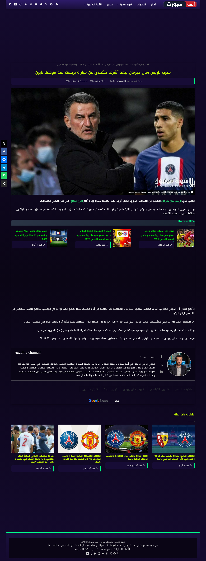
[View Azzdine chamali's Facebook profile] (161, 357)
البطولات (141, 4)
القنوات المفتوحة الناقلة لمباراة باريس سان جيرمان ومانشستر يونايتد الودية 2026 (81, 459)
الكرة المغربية (94, 4)
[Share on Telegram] (4, 167)
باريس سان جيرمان (171, 200)
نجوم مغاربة (126, 4)
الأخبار (154, 4)
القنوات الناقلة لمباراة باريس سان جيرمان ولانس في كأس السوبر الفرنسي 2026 (174, 457)
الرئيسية (143, 65)
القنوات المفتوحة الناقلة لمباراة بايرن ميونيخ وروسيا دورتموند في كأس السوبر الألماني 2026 (94, 235)
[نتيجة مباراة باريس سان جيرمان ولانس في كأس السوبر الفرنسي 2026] (58, 238)
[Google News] (98, 400)
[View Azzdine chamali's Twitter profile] (161, 364)
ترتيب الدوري (89, 389)
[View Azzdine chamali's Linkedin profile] (161, 371)
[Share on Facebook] (4, 151)
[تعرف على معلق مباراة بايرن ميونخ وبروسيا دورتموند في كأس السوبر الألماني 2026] (185, 238)
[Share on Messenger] (4, 159)
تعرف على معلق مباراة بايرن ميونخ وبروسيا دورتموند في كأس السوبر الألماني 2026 (157, 235)
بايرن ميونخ (76, 200)
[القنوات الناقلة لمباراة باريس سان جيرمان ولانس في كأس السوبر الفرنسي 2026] (173, 439)
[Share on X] (4, 143)
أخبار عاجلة (133, 65)
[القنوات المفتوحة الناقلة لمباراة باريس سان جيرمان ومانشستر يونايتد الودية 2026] (79, 439)
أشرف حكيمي (183, 389)
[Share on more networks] (4, 183)
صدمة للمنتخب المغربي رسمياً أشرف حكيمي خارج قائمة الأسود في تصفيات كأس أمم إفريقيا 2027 (34, 459)
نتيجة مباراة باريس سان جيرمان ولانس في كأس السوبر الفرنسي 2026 (31, 235)
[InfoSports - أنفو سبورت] (180, 4)
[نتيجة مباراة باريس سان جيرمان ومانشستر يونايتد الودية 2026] (126, 439)
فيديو (110, 4)
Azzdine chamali (117, 81)
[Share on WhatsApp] (4, 175)
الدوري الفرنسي (159, 389)
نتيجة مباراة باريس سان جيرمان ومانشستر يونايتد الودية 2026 (127, 457)
